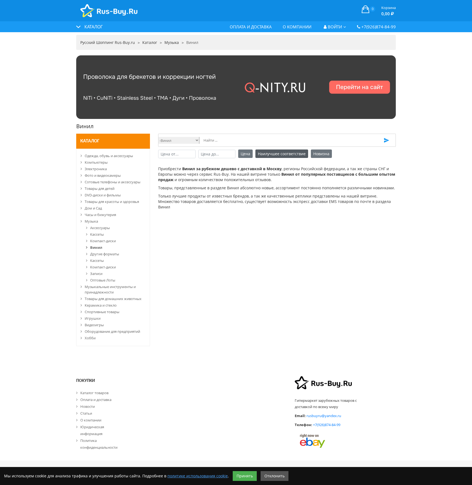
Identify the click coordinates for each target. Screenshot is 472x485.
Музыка (91, 221)
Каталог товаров (94, 392)
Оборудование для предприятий (112, 331)
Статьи (86, 413)
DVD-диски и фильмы (103, 195)
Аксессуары (100, 227)
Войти (334, 26)
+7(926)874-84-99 (378, 26)
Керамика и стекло (101, 305)
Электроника (96, 168)
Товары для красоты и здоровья (112, 201)
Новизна (321, 153)
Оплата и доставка (251, 26)
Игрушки (93, 318)
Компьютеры (96, 162)
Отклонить (274, 475)
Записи (96, 273)
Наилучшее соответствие (282, 153)
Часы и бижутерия (100, 214)
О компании (297, 26)
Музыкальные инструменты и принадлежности (110, 289)
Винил (96, 247)
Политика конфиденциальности (98, 444)
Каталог (89, 141)
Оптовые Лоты (102, 280)
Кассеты (97, 234)
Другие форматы (104, 254)
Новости (87, 406)
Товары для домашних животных (113, 298)
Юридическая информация (92, 430)
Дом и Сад (93, 208)
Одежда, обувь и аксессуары (109, 155)
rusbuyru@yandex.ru (323, 415)
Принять (245, 475)
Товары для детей (99, 188)
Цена (245, 153)
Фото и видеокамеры (103, 175)
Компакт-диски (103, 240)
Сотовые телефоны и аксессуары (112, 181)
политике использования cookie (197, 475)
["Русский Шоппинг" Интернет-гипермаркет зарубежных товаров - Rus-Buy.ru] (108, 7)
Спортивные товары (102, 311)
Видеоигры (94, 324)
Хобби (90, 338)
